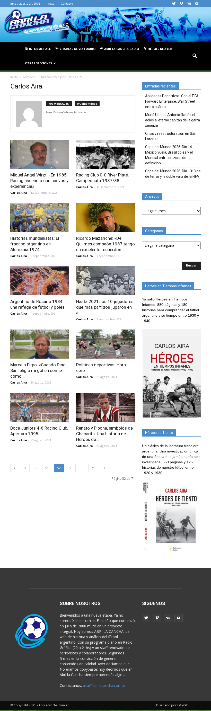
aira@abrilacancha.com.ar (104, 685)
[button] (194, 56)
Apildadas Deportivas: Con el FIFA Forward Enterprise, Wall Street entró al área (172, 101)
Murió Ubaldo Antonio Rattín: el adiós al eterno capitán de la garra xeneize (172, 120)
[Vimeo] (181, 4)
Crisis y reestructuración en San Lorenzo (170, 136)
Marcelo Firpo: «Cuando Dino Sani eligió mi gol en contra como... (38, 370)
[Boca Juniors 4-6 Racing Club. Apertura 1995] (39, 407)
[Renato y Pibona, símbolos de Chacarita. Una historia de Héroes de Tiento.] (105, 407)
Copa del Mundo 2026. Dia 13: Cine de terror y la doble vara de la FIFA (173, 174)
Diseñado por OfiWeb (172, 705)
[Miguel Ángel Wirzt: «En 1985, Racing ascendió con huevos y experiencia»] (39, 154)
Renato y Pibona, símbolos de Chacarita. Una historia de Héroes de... (104, 433)
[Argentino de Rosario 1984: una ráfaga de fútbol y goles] (39, 280)
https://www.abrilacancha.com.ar (66, 112)
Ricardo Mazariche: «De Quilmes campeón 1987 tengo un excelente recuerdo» (105, 244)
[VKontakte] (189, 4)
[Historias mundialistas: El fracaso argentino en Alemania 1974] (39, 217)
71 (93, 468)
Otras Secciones (38, 63)
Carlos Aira (18, 192)
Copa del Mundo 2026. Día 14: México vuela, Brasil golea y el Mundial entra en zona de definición (169, 155)
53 (71, 468)
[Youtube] (197, 4)
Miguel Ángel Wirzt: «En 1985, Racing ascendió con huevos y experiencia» (39, 180)
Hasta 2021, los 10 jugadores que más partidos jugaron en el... (105, 307)
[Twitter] (174, 4)
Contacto (67, 3)
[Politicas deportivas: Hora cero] (105, 344)
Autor (52, 3)
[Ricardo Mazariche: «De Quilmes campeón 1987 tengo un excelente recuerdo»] (105, 217)
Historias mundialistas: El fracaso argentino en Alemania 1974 (34, 244)
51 (47, 468)
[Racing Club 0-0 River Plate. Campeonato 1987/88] (105, 154)
